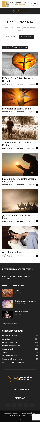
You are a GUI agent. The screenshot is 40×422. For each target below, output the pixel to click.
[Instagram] (14, 405)
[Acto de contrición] (7, 314)
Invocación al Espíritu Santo (16, 108)
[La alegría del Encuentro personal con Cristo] (20, 164)
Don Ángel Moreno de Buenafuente (13, 84)
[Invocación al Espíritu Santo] (20, 97)
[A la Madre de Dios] (20, 237)
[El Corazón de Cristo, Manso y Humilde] (20, 63)
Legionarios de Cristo (10, 276)
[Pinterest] (20, 405)
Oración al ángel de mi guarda (25, 301)
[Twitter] (26, 405)
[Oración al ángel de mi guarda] (7, 304)
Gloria (17, 290)
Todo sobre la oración (11, 413)
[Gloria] (7, 293)
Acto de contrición (21, 312)
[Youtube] (32, 405)
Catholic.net (6, 278)
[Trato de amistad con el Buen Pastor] (20, 128)
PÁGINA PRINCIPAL (26, 37)
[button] (3, 11)
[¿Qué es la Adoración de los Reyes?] (20, 201)
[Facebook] (8, 405)
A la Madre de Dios (12, 252)
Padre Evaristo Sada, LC (27, 413)
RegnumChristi (24, 276)
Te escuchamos (27, 415)
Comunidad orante (14, 415)
